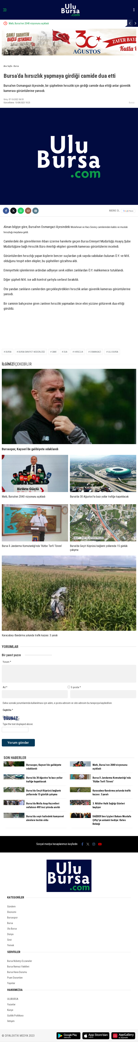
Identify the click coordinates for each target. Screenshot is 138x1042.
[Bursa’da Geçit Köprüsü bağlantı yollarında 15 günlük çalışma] (103, 522)
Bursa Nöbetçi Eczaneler (19, 961)
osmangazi (95, 352)
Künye (10, 1010)
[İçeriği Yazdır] (35, 211)
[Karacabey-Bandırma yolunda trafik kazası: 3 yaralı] (69, 593)
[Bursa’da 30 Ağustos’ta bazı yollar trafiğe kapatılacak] (103, 473)
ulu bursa (113, 352)
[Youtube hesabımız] (100, 844)
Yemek (10, 945)
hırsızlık (78, 352)
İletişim (11, 1021)
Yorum (7, 661)
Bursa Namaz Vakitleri (18, 966)
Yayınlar (11, 983)
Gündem (11, 906)
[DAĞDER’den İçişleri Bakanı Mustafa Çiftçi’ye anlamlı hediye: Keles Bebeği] (80, 817)
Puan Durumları (15, 977)
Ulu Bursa (12, 928)
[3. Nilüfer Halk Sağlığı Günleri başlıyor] (80, 804)
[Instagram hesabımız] (93, 844)
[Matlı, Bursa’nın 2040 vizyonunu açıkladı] (35, 473)
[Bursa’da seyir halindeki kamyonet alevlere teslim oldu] (14, 817)
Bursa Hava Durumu (17, 972)
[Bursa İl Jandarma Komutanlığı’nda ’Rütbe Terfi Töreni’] (35, 522)
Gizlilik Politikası (15, 1015)
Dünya (10, 934)
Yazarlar (11, 1004)
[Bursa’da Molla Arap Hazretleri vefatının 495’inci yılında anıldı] (14, 804)
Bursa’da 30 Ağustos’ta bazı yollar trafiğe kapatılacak (51, 23)
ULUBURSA (12, 998)
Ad (5, 687)
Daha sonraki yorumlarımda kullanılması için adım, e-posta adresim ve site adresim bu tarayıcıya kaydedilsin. (57, 703)
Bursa (131, 102)
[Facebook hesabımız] (82, 844)
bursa (8, 352)
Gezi (9, 939)
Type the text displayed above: (18, 724)
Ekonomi (11, 912)
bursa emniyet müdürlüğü (32, 352)
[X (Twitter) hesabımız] (87, 844)
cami (54, 352)
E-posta (76, 687)
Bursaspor (12, 917)
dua (65, 352)
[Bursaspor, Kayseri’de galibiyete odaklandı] (69, 406)
